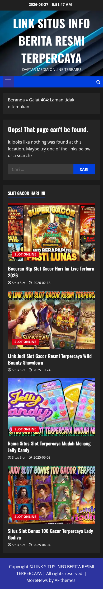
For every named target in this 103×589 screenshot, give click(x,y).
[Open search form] (98, 82)
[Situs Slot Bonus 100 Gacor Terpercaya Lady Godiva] (51, 495)
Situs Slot (18, 283)
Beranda (16, 100)
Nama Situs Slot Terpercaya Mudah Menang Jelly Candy (49, 446)
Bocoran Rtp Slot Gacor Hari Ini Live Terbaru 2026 (51, 271)
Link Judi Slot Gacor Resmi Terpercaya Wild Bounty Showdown (50, 359)
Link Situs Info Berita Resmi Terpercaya (51, 40)
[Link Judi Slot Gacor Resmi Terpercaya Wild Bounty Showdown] (51, 320)
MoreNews (37, 580)
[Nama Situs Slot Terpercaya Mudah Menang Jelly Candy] (51, 407)
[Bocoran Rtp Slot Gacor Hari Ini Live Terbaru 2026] (51, 232)
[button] (8, 81)
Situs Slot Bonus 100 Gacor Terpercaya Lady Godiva (50, 534)
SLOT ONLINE (25, 254)
